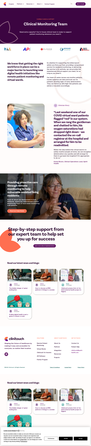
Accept (80, 438)
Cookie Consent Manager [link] (10, 430)
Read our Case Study (17, 211)
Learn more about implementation (45, 246)
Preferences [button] (24, 441)
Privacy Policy (81, 367)
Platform (57, 347)
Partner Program (49, 4)
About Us (57, 343)
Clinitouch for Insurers (44, 352)
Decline (66, 438)
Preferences (51, 438)
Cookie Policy (68, 367)
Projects (11, 4)
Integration (57, 350)
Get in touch (80, 4)
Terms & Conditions (55, 367)
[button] (20, 4)
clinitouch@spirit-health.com (77, 351)
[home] (5, 4)
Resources (57, 354)
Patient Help (75, 347)
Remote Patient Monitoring (42, 344)
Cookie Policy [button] (23, 439)
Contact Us (75, 343)
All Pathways (41, 356)
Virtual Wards (41, 349)
